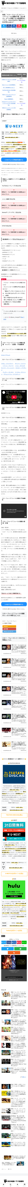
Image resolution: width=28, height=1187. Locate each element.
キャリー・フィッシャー (7, 368)
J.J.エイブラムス (5, 355)
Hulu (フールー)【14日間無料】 (9, 84)
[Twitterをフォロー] (7, 948)
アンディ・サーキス (8, 372)
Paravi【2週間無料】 (8, 99)
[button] (25, 588)
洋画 (4, 936)
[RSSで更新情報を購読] (14, 952)
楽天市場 (6, 629)
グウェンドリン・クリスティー (12, 374)
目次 (12, 33)
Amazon (6, 626)
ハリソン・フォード (8, 365)
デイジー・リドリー (20, 363)
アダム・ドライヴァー (7, 363)
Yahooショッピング (8, 631)
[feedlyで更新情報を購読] (20, 948)
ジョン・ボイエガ (20, 365)
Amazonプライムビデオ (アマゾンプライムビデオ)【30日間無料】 (9, 103)
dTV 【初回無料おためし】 (9, 87)
